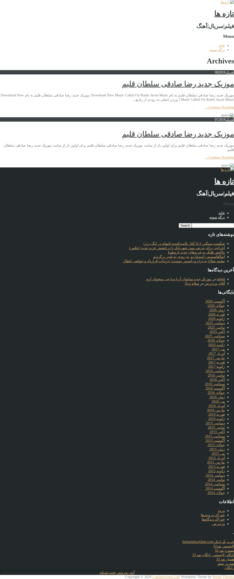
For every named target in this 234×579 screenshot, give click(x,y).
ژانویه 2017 (216, 367)
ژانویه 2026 (216, 319)
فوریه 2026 (216, 314)
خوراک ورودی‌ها (213, 515)
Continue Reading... (219, 107)
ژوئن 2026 (217, 310)
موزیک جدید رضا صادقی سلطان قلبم (178, 84)
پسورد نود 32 (224, 550)
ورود (221, 511)
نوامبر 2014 (216, 480)
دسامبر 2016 (215, 371)
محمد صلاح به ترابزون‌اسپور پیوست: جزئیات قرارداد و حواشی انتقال (174, 261)
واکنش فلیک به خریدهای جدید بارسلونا (196, 252)
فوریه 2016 (216, 414)
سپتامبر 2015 (215, 436)
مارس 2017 (216, 358)
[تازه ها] (227, 2)
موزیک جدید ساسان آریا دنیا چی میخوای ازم (178, 279)
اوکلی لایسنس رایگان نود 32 (213, 555)
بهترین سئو (226, 563)
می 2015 (218, 454)
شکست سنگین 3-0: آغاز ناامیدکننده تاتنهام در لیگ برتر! (184, 244)
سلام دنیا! (192, 283)
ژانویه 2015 (216, 471)
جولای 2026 (216, 306)
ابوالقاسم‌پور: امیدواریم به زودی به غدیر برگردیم (189, 257)
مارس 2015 (216, 462)
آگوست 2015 (215, 440)
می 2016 (218, 401)
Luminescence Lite (166, 577)
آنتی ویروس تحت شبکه (117, 572)
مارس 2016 (216, 410)
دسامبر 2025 (215, 323)
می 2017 (218, 349)
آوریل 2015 (216, 458)
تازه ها (224, 13)
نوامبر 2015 (216, 427)
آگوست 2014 (215, 488)
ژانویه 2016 (216, 419)
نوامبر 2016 (216, 375)
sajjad (221, 279)
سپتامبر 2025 (215, 336)
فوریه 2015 (216, 467)
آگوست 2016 (215, 388)
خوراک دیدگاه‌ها (213, 519)
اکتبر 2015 (217, 432)
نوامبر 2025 (216, 327)
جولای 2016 (216, 393)
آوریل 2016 (216, 406)
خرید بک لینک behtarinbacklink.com (208, 542)
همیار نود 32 (225, 559)
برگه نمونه (217, 50)
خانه (221, 45)
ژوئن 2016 (217, 397)
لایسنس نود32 (223, 546)
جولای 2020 (216, 340)
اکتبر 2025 (217, 332)
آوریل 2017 (216, 353)
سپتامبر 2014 (215, 484)
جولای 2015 (216, 445)
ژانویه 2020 (216, 345)
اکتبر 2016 (217, 380)
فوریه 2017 (216, 362)
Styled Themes (223, 577)
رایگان (229, 568)
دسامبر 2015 (215, 423)
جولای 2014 (216, 493)
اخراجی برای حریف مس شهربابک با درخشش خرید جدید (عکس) (177, 248)
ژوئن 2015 (217, 449)
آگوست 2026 (215, 301)
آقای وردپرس (214, 283)
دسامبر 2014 (215, 475)
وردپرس (218, 524)
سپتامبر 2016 (215, 384)
